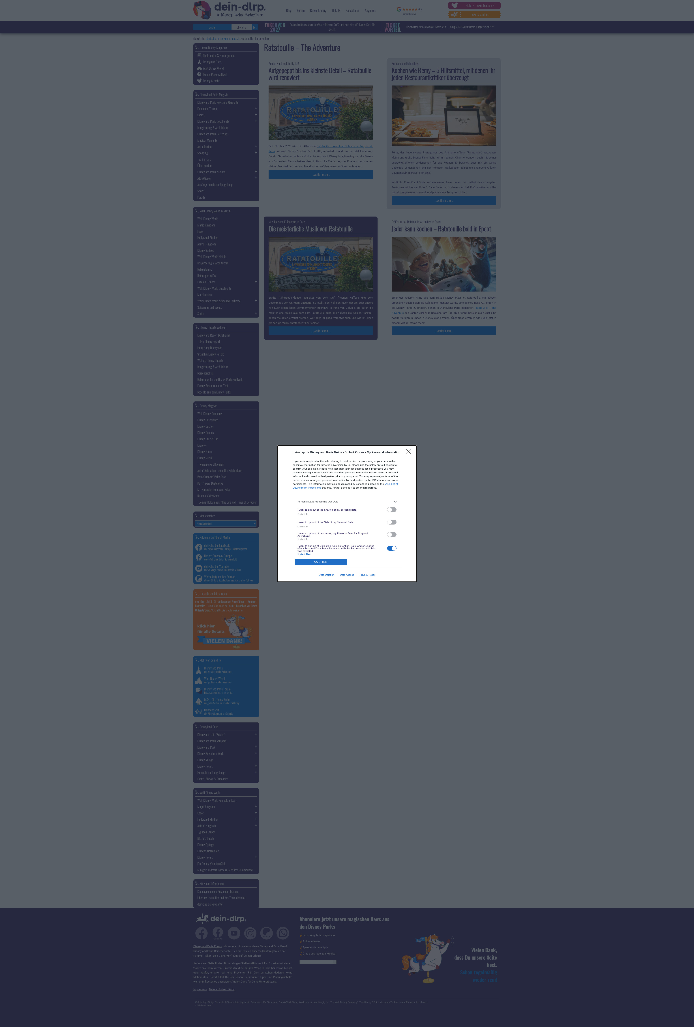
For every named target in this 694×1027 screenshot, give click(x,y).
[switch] (392, 509)
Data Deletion (326, 574)
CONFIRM (321, 561)
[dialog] (347, 514)
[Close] (409, 452)
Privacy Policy (367, 574)
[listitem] (347, 502)
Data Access (347, 574)
